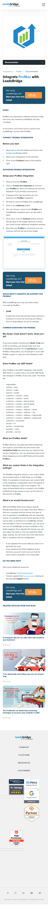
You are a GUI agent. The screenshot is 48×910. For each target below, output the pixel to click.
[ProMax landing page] (24, 36)
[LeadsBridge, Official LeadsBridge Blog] (11, 4)
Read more (7, 645)
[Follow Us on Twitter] (40, 893)
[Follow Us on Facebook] (8, 893)
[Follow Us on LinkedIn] (23, 893)
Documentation (11, 62)
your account (29, 576)
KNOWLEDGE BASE (25, 573)
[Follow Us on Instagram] (15, 893)
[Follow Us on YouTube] (31, 893)
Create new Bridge (14, 153)
